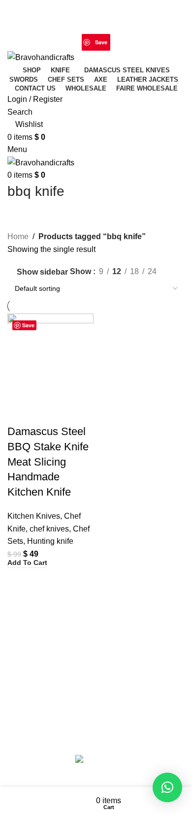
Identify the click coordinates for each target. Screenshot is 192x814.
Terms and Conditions (134, 654)
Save (101, 42)
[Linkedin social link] (116, 42)
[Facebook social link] (77, 14)
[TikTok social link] (114, 14)
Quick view (46, 412)
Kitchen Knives (33, 516)
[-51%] (50, 356)
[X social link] (90, 14)
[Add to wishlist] (73, 412)
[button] (27, 563)
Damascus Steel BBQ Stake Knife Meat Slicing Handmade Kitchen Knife (48, 461)
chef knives (49, 529)
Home (18, 236)
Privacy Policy (67, 654)
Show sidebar (42, 272)
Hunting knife (50, 541)
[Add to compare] (19, 412)
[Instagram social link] (102, 14)
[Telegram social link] (129, 42)
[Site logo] (40, 57)
